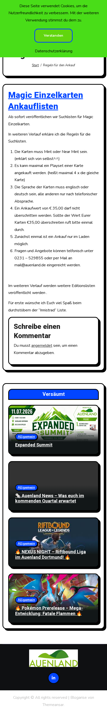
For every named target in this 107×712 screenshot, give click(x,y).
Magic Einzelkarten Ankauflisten (45, 100)
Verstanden (53, 35)
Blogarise (78, 697)
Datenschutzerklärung (53, 51)
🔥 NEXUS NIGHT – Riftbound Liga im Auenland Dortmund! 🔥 (50, 555)
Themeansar (53, 705)
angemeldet (41, 345)
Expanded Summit (34, 445)
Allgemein (26, 436)
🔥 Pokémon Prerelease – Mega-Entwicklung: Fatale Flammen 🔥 (49, 611)
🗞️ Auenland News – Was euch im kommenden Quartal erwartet (49, 499)
